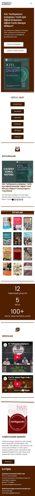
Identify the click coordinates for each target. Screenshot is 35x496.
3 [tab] (17, 200)
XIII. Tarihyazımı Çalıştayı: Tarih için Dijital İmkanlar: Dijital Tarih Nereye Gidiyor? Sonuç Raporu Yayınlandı (17, 187)
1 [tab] (13, 200)
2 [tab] (15, 200)
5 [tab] (22, 200)
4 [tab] (20, 200)
